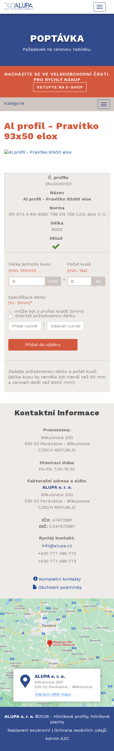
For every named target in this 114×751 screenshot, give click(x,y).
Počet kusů (79, 267)
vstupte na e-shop (60, 87)
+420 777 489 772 (57, 553)
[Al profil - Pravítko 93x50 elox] (57, 152)
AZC (64, 738)
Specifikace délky (26, 300)
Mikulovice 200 (57, 437)
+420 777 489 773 (57, 561)
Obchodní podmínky (59, 587)
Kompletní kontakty (59, 579)
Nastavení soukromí (28, 730)
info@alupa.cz (57, 545)
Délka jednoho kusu (30, 267)
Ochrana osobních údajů (80, 730)
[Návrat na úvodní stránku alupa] (19, 6)
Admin (52, 738)
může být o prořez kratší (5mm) (49, 311)
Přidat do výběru (43, 344)
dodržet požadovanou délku (45, 315)
